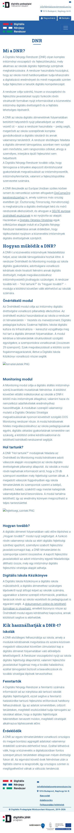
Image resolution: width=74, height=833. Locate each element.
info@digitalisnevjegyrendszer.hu (55, 6)
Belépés (65, 18)
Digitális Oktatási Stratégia (36, 220)
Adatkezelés (46, 800)
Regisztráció (49, 18)
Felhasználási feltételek (52, 805)
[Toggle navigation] (65, 28)
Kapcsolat (45, 795)
